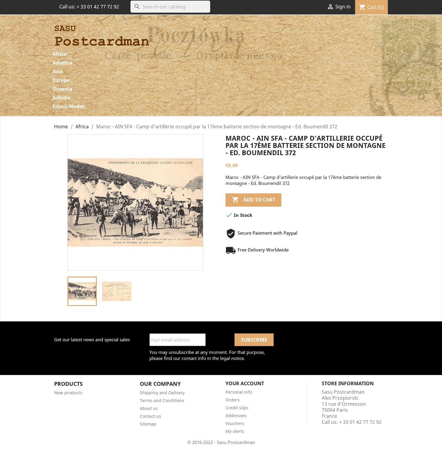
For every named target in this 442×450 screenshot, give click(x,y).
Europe (61, 80)
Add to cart (253, 199)
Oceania (62, 89)
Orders (233, 400)
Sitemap (148, 424)
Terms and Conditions (162, 400)
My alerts (235, 431)
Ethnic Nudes (68, 106)
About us (149, 408)
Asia (58, 71)
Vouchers (235, 423)
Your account (245, 383)
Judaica (61, 97)
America (62, 62)
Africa (60, 54)
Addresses (236, 415)
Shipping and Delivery (162, 392)
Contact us (150, 416)
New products (68, 392)
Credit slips (237, 408)
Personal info (239, 392)
